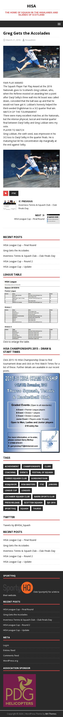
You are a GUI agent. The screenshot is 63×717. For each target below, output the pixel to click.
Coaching (10, 472)
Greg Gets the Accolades (16, 250)
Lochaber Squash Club (17, 496)
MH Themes (50, 713)
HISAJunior (11, 484)
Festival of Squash (42, 472)
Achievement (12, 466)
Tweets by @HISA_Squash (16, 525)
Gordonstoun (39, 478)
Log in (6, 645)
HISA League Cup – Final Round (19, 245)
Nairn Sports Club (44, 496)
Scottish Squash (33, 502)
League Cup (11, 490)
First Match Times (44, 363)
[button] (58, 23)
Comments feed (11, 655)
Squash (24, 508)
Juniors (53, 484)
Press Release (12, 502)
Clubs (48, 466)
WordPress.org (10, 660)
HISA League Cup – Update (17, 266)
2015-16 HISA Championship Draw (27, 359)
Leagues (25, 490)
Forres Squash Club (16, 478)
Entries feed (9, 650)
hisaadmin (30, 39)
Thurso (37, 508)
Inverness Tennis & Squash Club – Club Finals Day (29, 255)
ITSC (14, 193)
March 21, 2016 (13, 39)
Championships (31, 466)
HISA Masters (28, 484)
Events (24, 472)
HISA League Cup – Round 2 (18, 261)
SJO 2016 (51, 502)
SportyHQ (10, 508)
